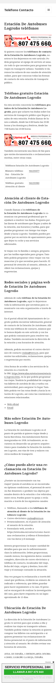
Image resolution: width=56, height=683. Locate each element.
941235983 (34, 183)
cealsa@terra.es (30, 352)
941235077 (34, 170)
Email (10, 407)
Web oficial (13, 404)
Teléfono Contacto (18, 10)
